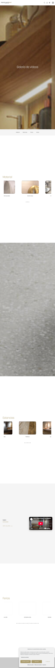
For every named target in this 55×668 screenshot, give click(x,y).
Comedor (6, 522)
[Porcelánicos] (18, 189)
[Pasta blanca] (41, 189)
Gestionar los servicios (25, 657)
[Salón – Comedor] (27, 429)
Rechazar (37, 661)
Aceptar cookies (25, 661)
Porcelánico (6, 308)
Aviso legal (44, 664)
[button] (44, 2)
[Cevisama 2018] (27, 610)
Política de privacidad (38, 664)
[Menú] (53, 2)
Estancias (25, 132)
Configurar (48, 661)
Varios (37, 132)
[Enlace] (50, 2)
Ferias (31, 132)
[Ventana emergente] (47, 2)
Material (18, 132)
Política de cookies (30, 664)
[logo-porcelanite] (6, 3)
